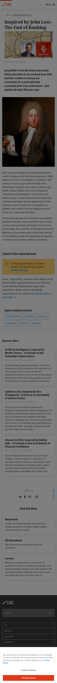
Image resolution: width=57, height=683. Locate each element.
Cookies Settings (28, 670)
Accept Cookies (28, 678)
